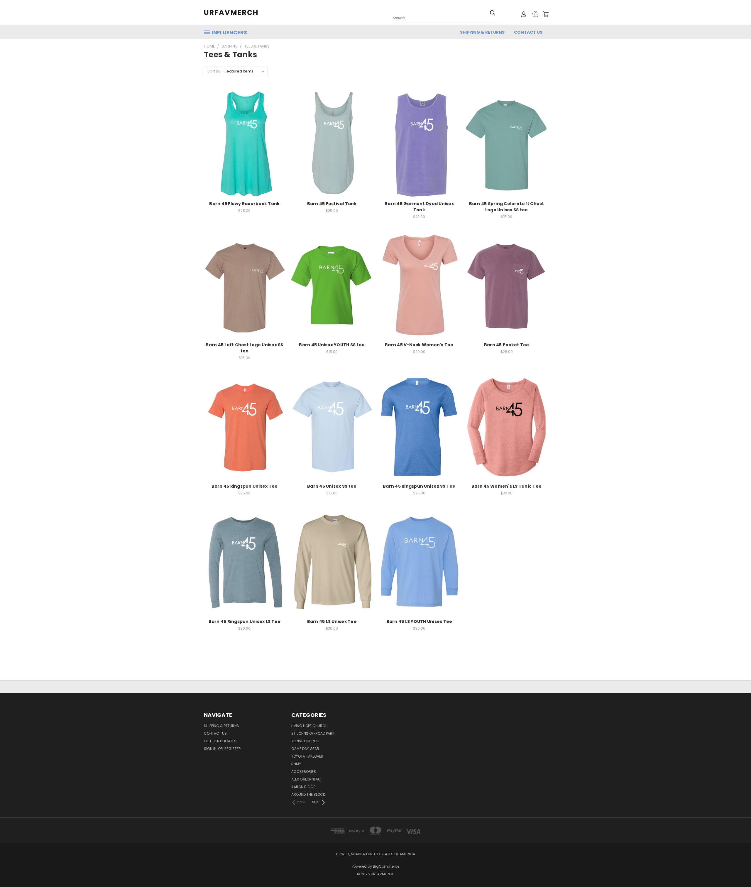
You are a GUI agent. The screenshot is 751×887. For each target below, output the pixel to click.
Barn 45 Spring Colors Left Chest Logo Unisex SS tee (506, 207)
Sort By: (214, 71)
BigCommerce (386, 866)
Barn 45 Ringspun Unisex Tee (245, 486)
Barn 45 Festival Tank (332, 204)
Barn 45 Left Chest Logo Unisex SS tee (244, 348)
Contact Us (528, 32)
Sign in (210, 748)
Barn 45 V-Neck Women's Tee (419, 345)
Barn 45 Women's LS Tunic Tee (506, 486)
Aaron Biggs (303, 786)
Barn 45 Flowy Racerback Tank (244, 204)
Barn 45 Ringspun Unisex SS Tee (419, 486)
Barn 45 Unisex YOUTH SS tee (332, 345)
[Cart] (546, 14)
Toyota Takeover (307, 756)
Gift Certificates (220, 741)
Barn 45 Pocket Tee (506, 345)
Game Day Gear (305, 748)
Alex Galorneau (305, 779)
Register (232, 748)
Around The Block (308, 794)
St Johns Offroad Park (312, 733)
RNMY (296, 763)
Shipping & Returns (482, 32)
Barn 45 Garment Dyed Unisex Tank (419, 207)
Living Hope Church (309, 725)
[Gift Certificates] (535, 14)
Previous (735, 868)
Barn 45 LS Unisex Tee (332, 621)
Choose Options (244, 143)
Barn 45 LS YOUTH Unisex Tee (419, 621)
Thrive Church (305, 741)
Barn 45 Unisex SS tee (331, 486)
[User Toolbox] (524, 14)
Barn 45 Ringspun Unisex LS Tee (245, 621)
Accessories (303, 771)
